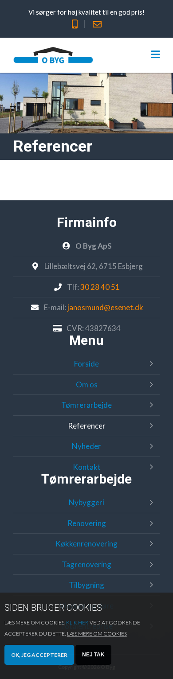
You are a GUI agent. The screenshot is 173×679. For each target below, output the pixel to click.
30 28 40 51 (100, 287)
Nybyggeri (86, 502)
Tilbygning (86, 584)
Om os (87, 384)
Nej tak (93, 655)
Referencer (87, 425)
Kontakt (87, 467)
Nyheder (86, 446)
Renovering (86, 523)
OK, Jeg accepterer (39, 655)
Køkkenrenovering (86, 543)
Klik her (77, 622)
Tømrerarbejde (86, 405)
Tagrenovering (86, 564)
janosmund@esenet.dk (105, 307)
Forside (86, 363)
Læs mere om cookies (97, 633)
